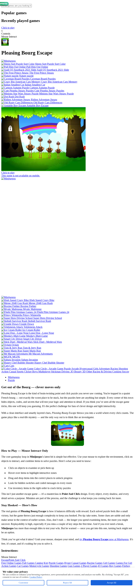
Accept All (111, 582)
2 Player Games (89, 566)
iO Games (103, 566)
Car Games (23, 566)
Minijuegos (14, 377)
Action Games (8, 566)
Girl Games (109, 563)
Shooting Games (58, 566)
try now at (98, 539)
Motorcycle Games (39, 566)
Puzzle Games (56, 563)
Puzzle (11, 380)
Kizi (46, 563)
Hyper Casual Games (75, 563)
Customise (23, 582)
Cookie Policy (35, 577)
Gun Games (74, 566)
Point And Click (17, 560)
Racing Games (94, 563)
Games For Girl (124, 563)
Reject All (67, 582)
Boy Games (115, 566)
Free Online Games (11, 563)
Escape (5, 560)
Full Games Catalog (32, 563)
